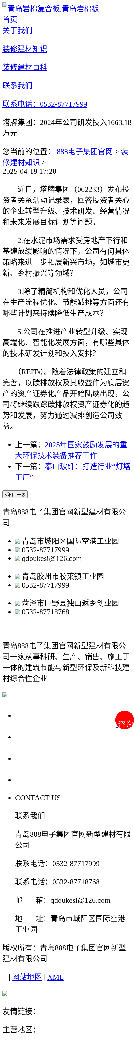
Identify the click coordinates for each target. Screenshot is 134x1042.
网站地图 (27, 977)
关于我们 (32, 715)
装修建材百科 (41, 758)
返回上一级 (15, 494)
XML (55, 977)
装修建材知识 (41, 736)
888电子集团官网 (85, 152)
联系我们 (32, 779)
